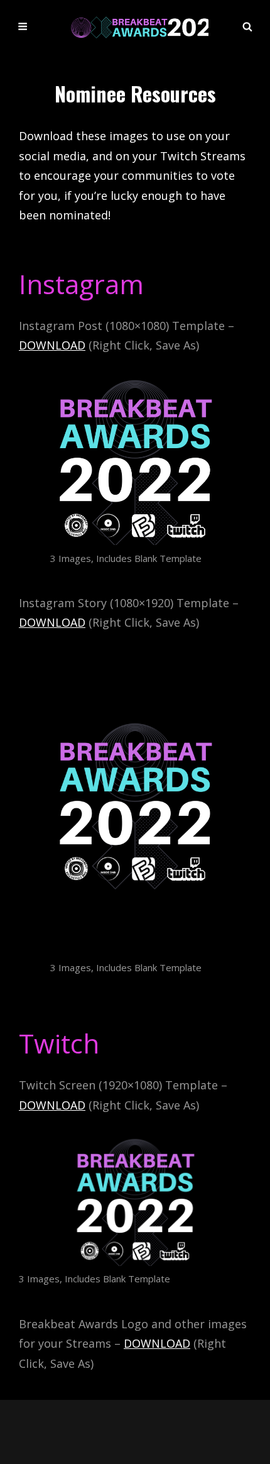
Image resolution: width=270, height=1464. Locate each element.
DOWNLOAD (52, 345)
